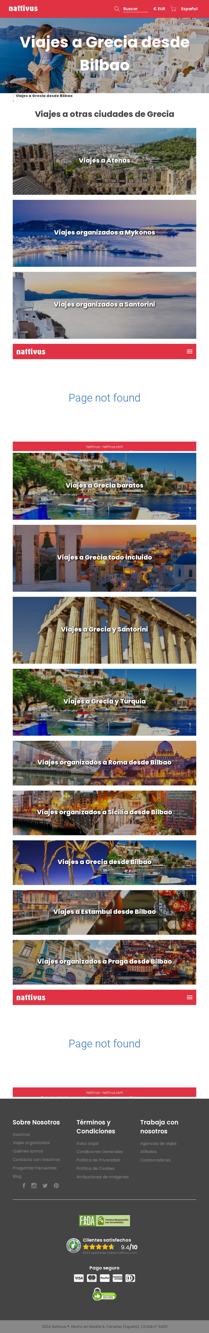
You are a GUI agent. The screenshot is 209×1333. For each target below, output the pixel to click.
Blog (17, 1176)
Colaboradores (155, 1160)
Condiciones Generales (99, 1152)
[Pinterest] (56, 1186)
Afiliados (148, 1152)
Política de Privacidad (98, 1160)
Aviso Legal (87, 1143)
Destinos (21, 1134)
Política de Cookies (95, 1168)
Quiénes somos (28, 1151)
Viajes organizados (31, 1143)
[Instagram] (34, 1186)
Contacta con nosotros (36, 1159)
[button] (131, 9)
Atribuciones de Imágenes (102, 1177)
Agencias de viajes (158, 1143)
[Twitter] (45, 1186)
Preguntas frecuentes (35, 1168)
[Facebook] (24, 1186)
